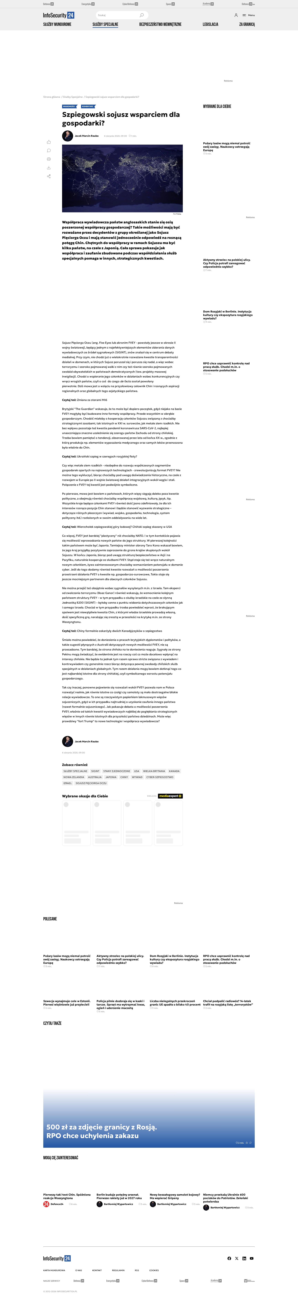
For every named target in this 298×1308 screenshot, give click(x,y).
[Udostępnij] (49, 176)
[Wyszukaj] (141, 15)
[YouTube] (252, 1258)
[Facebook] (229, 1258)
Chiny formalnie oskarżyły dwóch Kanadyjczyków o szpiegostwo (119, 631)
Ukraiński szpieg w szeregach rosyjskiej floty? (107, 456)
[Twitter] (237, 1258)
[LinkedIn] (244, 1258)
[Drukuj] (49, 159)
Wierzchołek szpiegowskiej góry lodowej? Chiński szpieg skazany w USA (124, 526)
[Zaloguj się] (236, 15)
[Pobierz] (49, 168)
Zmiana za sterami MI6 (92, 400)
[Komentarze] (49, 150)
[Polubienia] (49, 142)
